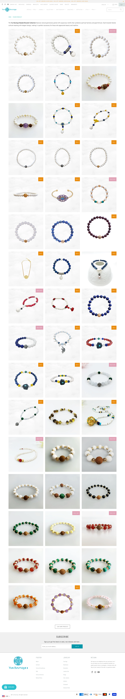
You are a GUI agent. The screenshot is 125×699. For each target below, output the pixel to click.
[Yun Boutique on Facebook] (2, 4)
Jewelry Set (13, 4)
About (37, 661)
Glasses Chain (66, 688)
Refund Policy (39, 678)
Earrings (28, 4)
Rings (61, 4)
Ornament (65, 684)
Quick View (26, 54)
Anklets (67, 4)
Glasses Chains (54, 4)
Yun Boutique (15, 695)
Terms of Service (40, 674)
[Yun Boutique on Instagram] (5, 4)
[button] (35, 9)
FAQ (37, 671)
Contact (38, 665)
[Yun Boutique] (9, 10)
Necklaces (21, 4)
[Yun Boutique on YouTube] (8, 4)
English (104, 4)
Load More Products (62, 626)
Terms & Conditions (40, 668)
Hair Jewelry (44, 4)
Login (115, 4)
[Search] (121, 10)
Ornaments (74, 4)
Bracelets (36, 4)
